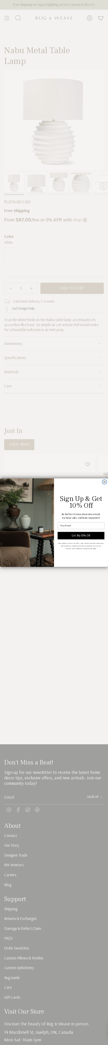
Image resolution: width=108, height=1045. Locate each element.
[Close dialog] (104, 481)
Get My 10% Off (81, 535)
